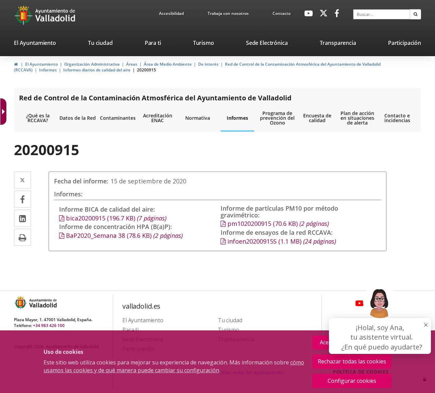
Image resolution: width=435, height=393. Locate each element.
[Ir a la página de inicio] (24, 15)
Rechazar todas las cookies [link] (352, 361)
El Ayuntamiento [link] (41, 64)
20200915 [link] (146, 70)
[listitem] (35, 44)
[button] (415, 14)
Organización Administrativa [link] (92, 64)
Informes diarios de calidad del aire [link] (96, 70)
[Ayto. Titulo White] (55, 15)
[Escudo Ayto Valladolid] (21, 303)
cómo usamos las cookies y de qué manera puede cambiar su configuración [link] (174, 366)
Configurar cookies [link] (352, 380)
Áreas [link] (131, 64)
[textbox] (381, 14)
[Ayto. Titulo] (42, 303)
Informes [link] (48, 70)
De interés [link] (208, 64)
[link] (171, 15)
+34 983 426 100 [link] (49, 325)
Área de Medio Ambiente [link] (168, 64)
